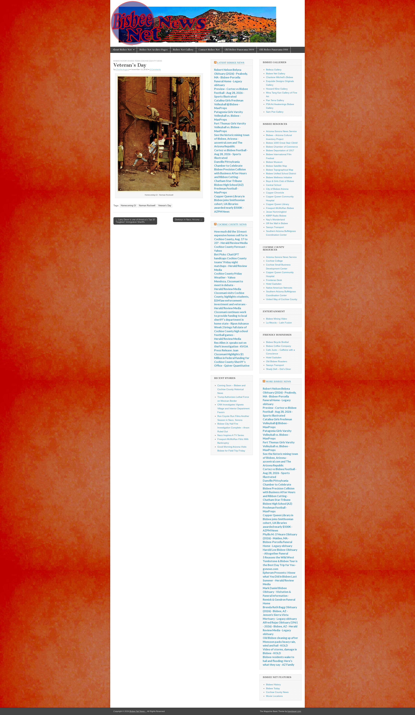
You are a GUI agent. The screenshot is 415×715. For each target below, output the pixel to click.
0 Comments (155, 69)
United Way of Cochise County (281, 299)
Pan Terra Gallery (275, 100)
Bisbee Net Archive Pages (153, 49)
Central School (273, 185)
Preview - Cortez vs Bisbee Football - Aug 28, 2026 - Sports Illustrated (231, 92)
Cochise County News (151, 61)
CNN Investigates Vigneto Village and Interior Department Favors (233, 408)
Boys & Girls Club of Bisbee (280, 181)
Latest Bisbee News (230, 62)
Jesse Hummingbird (276, 211)
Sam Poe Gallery (274, 112)
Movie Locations (274, 696)
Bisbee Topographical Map (279, 169)
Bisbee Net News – (138, 711)
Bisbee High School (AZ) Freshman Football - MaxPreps (228, 188)
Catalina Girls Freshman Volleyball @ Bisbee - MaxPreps (228, 104)
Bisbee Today (134, 61)
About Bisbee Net (122, 49)
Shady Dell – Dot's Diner (278, 369)
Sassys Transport (275, 227)
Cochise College (274, 260)
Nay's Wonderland (275, 219)
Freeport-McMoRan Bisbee (280, 208)
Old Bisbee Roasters (276, 361)
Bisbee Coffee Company (278, 346)
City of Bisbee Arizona (277, 189)
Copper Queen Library (277, 204)
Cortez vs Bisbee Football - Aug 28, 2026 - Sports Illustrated (231, 154)
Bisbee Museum (274, 162)
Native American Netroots (279, 287)
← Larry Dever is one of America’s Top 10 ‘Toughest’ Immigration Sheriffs (135, 220)
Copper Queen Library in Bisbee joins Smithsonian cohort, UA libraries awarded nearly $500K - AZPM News (229, 204)
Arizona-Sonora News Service (281, 131)
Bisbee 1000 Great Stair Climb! (282, 143)
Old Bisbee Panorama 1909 (239, 49)
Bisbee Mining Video (276, 318)
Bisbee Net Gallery (183, 49)
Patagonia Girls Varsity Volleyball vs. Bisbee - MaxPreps (228, 115)
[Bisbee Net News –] (207, 23)
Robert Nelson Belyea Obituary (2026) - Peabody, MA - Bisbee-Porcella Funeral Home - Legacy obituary (231, 77)
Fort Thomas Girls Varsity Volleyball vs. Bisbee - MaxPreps (230, 127)
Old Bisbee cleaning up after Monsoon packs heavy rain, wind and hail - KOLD (280, 641)
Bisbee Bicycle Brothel (277, 342)
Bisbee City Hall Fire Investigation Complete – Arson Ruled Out (233, 427)
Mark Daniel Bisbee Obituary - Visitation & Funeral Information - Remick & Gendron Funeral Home (279, 595)
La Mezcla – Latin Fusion (279, 322)
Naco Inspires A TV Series (230, 435)
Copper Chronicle (275, 192)
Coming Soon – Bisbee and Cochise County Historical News (231, 389)
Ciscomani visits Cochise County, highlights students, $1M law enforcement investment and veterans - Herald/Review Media (231, 300)
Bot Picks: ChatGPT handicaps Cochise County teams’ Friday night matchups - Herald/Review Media (230, 262)
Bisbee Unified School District (281, 173)
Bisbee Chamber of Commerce (282, 146)
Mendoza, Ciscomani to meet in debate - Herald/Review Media (228, 285)
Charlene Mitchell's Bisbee (279, 77)
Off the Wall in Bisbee (277, 223)
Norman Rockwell (147, 205)
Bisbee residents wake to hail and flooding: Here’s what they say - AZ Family (278, 660)
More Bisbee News (278, 381)
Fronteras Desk (274, 280)
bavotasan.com (294, 711)
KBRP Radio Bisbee (276, 215)
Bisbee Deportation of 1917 (280, 150)
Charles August (122, 69)
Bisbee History (120, 61)
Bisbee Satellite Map (276, 166)
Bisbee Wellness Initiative (279, 177)
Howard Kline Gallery (277, 88)
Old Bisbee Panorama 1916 (273, 49)
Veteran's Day (164, 205)
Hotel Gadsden (273, 284)
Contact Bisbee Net (209, 49)
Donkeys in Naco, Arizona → (188, 219)
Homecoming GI (128, 205)
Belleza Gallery (273, 69)
